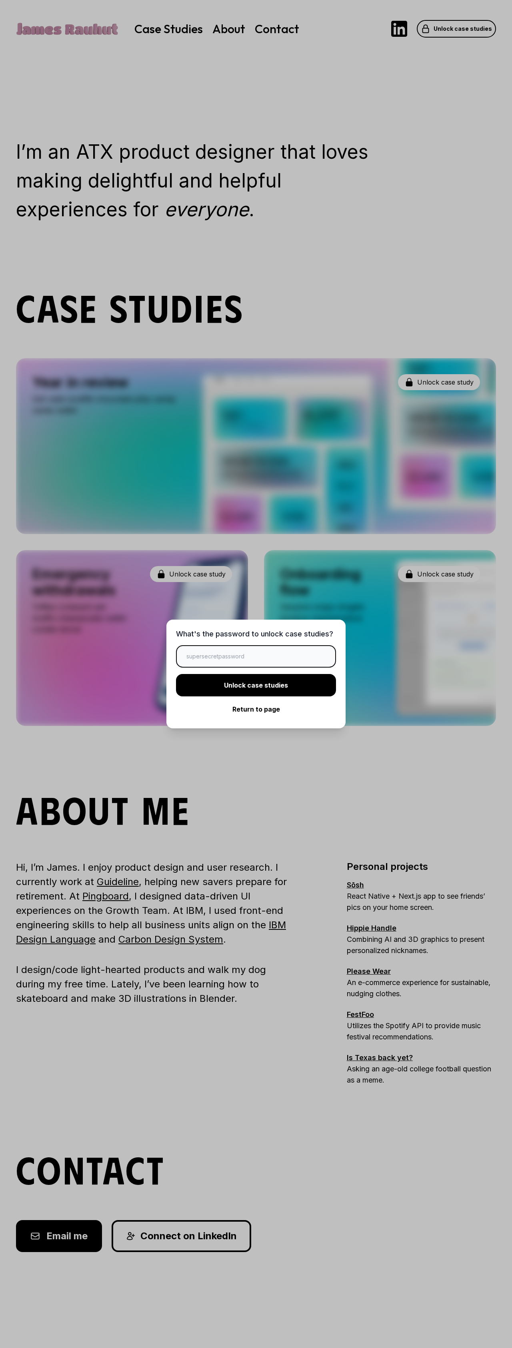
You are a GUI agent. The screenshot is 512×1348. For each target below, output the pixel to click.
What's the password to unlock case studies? (254, 634)
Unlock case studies (256, 685)
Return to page (256, 709)
